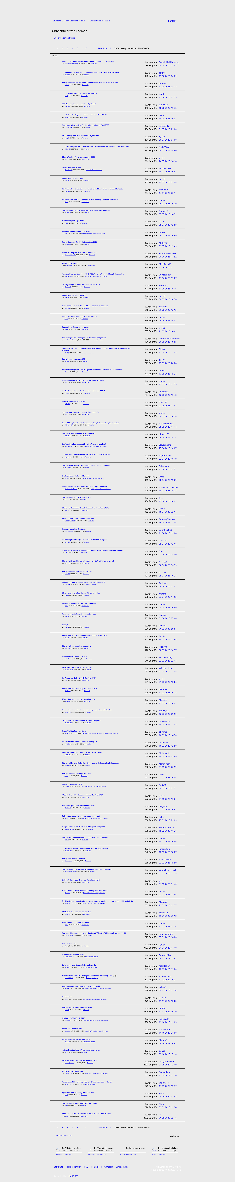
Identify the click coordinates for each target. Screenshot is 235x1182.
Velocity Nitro (69, 669)
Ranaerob (59, 1154)
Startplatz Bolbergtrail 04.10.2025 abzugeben (79, 1103)
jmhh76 (67, 85)
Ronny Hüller (68, 956)
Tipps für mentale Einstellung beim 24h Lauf (79, 614)
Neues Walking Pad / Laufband (74, 731)
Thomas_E (68, 287)
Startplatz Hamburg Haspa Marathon (76, 774)
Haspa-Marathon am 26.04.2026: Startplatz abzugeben (83, 827)
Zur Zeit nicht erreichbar (71, 263)
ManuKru (67, 914)
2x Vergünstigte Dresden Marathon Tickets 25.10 (81, 285)
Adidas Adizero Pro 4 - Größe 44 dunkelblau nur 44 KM (83, 391)
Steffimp (67, 308)
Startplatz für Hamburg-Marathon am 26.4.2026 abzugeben (85, 837)
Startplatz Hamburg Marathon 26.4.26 (77, 572)
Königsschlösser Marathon (72, 178)
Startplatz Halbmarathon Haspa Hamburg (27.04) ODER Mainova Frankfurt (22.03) (94, 933)
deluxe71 (67, 988)
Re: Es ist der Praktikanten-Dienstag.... (168, 1148)
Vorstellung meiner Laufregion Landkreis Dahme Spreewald (84, 338)
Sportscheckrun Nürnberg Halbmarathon (78, 1093)
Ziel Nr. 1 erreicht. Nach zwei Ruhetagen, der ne (72, 1150)
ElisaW (67, 353)
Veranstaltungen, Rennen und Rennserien (94, 999)
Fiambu (67, 616)
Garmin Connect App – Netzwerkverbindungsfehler (81, 986)
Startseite (58, 1166)
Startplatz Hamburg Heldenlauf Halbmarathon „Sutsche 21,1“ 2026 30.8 (90, 83)
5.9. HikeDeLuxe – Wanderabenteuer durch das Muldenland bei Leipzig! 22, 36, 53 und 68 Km (97, 901)
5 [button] (77, 48)
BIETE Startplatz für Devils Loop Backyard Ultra (80, 136)
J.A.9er (66, 319)
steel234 (67, 542)
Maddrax (67, 893)
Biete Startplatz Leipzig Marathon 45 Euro (78, 518)
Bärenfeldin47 (69, 978)
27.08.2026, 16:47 (68, 1154)
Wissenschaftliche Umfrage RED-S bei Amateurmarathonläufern (87, 1082)
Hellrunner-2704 (69, 425)
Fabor (66, 818)
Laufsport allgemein (97, 340)
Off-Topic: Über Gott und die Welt (101, 489)
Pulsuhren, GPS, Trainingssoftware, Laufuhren (94, 818)
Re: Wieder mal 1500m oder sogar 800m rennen (72, 1148)
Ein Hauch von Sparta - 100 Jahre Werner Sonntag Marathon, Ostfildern (90, 199)
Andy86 (67, 786)
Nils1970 (67, 563)
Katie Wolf (68, 1020)
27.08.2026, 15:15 (162, 1154)
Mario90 (67, 1042)
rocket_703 (68, 712)
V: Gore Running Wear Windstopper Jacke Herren (81, 1050)
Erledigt (65, 625)
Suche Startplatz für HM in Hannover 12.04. (79, 806)
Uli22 (66, 223)
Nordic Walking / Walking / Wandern (96, 446)
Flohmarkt (94, 63)
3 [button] (67, 48)
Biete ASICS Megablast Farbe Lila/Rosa (77, 667)
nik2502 (67, 1010)
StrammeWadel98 (70, 255)
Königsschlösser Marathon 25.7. (74, 295)
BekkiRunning (69, 659)
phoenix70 (68, 436)
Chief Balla (68, 744)
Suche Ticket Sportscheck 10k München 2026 (79, 253)
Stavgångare (68, 446)
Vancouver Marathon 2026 (72, 1029)
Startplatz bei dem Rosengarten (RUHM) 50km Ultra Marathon (86, 210)
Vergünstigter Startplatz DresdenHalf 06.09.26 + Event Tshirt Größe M (92, 72)
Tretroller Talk (90, 265)
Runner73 (67, 393)
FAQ (86, 1166)
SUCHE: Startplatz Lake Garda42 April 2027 (79, 104)
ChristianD (68, 755)
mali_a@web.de (69, 1063)
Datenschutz (122, 1166)
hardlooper (68, 967)
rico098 (122, 1154)
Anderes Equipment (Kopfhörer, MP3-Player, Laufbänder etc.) (101, 733)
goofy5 (67, 361)
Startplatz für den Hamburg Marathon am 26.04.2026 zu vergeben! (88, 561)
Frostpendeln (67, 997)
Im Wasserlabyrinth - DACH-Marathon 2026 (79, 678)
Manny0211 (68, 765)
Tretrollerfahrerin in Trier (71, 168)
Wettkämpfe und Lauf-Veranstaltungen (93, 234)
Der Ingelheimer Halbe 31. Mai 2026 (75, 476)
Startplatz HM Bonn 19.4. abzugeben (76, 497)
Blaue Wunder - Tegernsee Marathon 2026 (78, 157)
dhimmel (67, 733)
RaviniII (67, 627)
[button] (91, 47)
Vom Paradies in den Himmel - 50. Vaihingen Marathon (83, 380)
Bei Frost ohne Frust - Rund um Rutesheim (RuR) (81, 880)
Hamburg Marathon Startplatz (74, 529)
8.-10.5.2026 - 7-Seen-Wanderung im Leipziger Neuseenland (85, 891)
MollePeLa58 (68, 170)
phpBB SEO (73, 1176)
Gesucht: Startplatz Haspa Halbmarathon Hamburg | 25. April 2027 (88, 61)
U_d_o (66, 159)
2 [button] (62, 48)
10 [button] (86, 48)
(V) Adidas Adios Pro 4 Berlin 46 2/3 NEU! (81, 93)
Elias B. (67, 510)
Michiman (68, 244)
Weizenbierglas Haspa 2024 (73, 221)
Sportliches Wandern (91, 956)
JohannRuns (68, 723)
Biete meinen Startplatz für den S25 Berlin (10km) (81, 593)
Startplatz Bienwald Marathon (73, 859)
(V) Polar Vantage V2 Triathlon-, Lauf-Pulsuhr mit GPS (86, 115)
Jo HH (66, 776)
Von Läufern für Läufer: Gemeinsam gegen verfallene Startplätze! (87, 710)
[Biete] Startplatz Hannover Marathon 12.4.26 (79, 699)
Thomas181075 (69, 829)
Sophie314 (68, 1084)
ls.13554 (67, 574)
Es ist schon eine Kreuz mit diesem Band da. (79, 965)
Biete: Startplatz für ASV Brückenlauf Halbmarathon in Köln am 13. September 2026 (97, 147)
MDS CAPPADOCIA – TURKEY (73, 1018)
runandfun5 (68, 1031)
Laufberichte (85, 159)
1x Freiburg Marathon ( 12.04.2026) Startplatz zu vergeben (84, 540)
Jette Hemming (69, 935)
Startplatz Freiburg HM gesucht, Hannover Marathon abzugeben (87, 869)
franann (67, 595)
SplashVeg (68, 467)
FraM (66, 1095)
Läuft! (66, 96)
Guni (66, 552)
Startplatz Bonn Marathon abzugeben (76, 646)
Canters (67, 999)
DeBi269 (67, 404)
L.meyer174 (68, 127)
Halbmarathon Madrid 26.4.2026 (74, 657)
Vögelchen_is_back (70, 871)
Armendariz (68, 1073)
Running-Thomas (70, 521)
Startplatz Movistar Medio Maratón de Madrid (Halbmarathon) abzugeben (90, 763)
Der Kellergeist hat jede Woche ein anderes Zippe (168, 1150)
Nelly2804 (68, 149)
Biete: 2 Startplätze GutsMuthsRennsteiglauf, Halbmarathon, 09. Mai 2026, (90, 423)
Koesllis (67, 180)
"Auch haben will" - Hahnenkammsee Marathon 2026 (82, 795)
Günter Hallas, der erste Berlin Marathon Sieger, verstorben (84, 487)
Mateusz (67, 691)
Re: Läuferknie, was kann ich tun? (136, 1148)
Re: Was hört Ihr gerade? (104, 1148)
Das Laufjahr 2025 (69, 944)
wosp (66, 478)
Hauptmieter (68, 861)
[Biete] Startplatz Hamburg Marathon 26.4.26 (79, 688)
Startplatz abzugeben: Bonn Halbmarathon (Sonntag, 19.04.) (85, 508)
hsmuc (67, 840)
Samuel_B (68, 212)
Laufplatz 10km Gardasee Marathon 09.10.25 (79, 1061)
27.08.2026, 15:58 (130, 1154)
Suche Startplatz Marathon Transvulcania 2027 (80, 316)
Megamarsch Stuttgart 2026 (73, 954)
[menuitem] (172, 21)
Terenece (67, 74)
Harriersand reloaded (71, 489)
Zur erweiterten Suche (64, 37)
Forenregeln (107, 1166)
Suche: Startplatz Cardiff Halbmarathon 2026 (79, 242)
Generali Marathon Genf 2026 (73, 401)
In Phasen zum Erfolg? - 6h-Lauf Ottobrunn (79, 603)
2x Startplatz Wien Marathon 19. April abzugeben (81, 720)
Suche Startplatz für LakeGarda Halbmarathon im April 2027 (85, 125)
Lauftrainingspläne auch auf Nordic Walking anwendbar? (84, 444)
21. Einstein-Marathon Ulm (72, 1071)
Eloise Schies (92, 1154)
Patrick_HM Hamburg (71, 63)
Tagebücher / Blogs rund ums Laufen (96, 276)
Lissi (66, 1116)
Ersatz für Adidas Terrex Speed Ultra (76, 1039)
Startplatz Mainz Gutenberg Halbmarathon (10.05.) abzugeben (86, 465)
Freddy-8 (67, 648)
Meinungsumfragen (88, 353)
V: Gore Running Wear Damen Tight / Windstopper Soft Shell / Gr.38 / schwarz (92, 370)
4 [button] (72, 48)
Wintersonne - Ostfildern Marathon (75, 922)
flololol (67, 637)
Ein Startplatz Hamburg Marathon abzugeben (79, 742)
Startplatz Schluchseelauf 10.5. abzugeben (78, 433)
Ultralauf (85, 616)
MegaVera (68, 808)
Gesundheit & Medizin (90, 584)
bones (66, 234)
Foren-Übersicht (73, 1166)
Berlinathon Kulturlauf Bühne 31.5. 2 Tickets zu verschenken (85, 306)
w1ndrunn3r (68, 276)
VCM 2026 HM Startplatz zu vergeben (76, 912)
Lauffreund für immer (71, 340)
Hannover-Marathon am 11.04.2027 (76, 231)
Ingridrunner (68, 457)
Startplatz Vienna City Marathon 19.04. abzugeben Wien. (87, 848)
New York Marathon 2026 (72, 784)
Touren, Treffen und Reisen (94, 170)
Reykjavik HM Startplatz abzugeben (75, 327)
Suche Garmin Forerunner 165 (73, 359)
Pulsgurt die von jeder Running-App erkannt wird (81, 816)
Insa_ (66, 499)
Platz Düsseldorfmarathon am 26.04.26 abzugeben (82, 752)
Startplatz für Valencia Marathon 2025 (77, 1007)
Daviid (66, 329)
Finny (66, 1105)
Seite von (104, 48)
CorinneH (67, 584)
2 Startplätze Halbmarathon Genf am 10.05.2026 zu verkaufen (86, 455)
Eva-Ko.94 (67, 106)
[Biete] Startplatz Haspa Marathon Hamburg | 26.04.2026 (84, 635)
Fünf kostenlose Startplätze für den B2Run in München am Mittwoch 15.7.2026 (92, 189)
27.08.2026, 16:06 (102, 1154)
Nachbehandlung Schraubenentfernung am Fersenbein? (83, 582)
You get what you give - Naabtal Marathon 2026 (80, 412)
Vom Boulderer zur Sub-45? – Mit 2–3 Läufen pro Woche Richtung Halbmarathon (93, 274)
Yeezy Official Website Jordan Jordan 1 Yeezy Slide (104, 1150)
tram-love (67, 191)
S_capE (67, 138)
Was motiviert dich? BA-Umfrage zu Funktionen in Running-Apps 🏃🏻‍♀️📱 (89, 976)
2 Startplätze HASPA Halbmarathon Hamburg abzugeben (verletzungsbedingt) (92, 550)
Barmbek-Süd (69, 531)
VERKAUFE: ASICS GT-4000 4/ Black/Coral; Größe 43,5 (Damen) (86, 1114)
